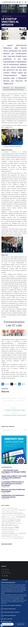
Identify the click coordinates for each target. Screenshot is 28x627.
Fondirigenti (12, 517)
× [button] (26, 581)
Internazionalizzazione (8, 521)
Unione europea (18, 538)
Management (12, 523)
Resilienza (16, 529)
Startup (22, 400)
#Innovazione (19, 16)
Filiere (8, 517)
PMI (17, 527)
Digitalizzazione (5, 515)
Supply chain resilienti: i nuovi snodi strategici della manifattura (13, 477)
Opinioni (15, 525)
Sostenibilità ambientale (7, 535)
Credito (7, 511)
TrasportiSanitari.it (6, 153)
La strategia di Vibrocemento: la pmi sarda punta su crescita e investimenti (12, 483)
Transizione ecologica (16, 536)
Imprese (8, 398)
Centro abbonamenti (6, 573)
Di (17, 398)
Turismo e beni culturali (6, 538)
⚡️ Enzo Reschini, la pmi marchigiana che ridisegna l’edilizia (13, 471)
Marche (5, 391)
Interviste (17, 521)
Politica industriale (7, 530)
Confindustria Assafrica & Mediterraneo (9, 510)
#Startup (21, 89)
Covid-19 (3, 511)
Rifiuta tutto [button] (20, 624)
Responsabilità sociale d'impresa (8, 531)
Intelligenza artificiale (15, 520)
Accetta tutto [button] (7, 624)
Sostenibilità (21, 533)
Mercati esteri (7, 525)
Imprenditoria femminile (11, 518)
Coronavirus (21, 510)
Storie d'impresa (6, 536)
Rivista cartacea (5, 571)
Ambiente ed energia (12, 508)
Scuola (16, 533)
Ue (12, 538)
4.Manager (4, 508)
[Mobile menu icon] (26, 2)
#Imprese (7, 16)
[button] (14, 621)
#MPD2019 (13, 89)
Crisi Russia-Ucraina (13, 511)
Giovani (3, 518)
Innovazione (13, 398)
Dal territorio (18, 513)
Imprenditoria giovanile (11, 400)
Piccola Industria (8, 528)
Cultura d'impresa (7, 513)
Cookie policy (4, 603)
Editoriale (19, 515)
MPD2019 (18, 400)
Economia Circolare (12, 515)
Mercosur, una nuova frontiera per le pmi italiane (13, 490)
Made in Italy (5, 523)
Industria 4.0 (5, 520)
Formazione (20, 517)
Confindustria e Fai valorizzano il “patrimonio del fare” (12, 496)
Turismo (22, 536)
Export (4, 517)
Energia (24, 515)
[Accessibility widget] (1, 625)
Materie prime (19, 523)
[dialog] (14, 603)
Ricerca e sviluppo (8, 533)
